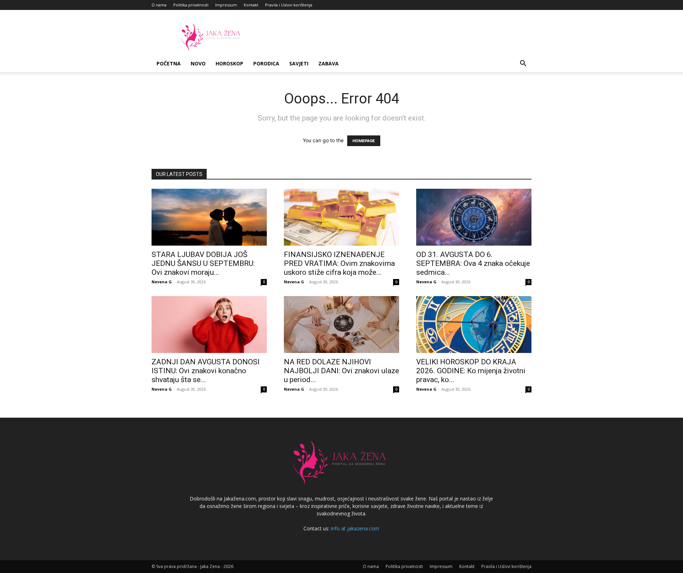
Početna (169, 63)
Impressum (226, 4)
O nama (159, 4)
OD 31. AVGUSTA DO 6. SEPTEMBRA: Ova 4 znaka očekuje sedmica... (473, 263)
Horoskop (229, 63)
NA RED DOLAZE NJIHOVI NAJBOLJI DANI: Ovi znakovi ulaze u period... (341, 371)
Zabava (328, 63)
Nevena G (162, 281)
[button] (522, 64)
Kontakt (251, 4)
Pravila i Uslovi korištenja (288, 4)
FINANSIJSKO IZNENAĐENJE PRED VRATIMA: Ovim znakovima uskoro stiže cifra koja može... (339, 263)
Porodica (266, 63)
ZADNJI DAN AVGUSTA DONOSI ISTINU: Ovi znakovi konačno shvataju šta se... (206, 371)
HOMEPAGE (364, 140)
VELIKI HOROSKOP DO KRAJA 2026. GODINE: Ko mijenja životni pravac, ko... (470, 371)
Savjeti (298, 63)
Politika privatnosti (190, 4)
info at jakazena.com (355, 528)
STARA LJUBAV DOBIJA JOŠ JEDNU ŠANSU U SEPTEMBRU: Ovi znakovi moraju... (203, 263)
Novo (198, 63)
